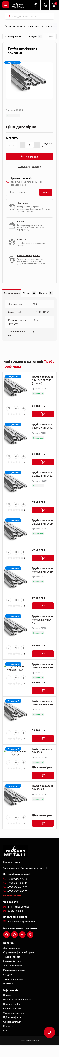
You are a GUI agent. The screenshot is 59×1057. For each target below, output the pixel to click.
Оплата (21, 221)
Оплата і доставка (12, 1008)
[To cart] (43, 414)
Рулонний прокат (12, 961)
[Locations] (35, 5)
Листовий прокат (12, 947)
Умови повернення (13, 1012)
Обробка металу (12, 1021)
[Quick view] (16, 408)
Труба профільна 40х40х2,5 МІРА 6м (42, 619)
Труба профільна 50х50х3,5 (42, 787)
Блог (5, 1030)
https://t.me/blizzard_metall (22, 934)
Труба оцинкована (13, 978)
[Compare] (23, 408)
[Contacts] (45, 5)
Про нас (7, 995)
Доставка (22, 203)
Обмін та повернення (28, 255)
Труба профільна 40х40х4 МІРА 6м (42, 702)
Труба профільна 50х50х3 (42, 750)
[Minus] (22, 145)
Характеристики (13, 36)
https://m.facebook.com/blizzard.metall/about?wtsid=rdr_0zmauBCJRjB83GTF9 (6, 934)
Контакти (8, 1026)
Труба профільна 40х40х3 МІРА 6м (42, 665)
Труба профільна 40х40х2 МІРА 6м (42, 569)
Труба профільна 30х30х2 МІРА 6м (42, 521)
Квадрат (7, 974)
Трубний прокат (33, 26)
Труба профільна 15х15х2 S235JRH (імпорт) (42, 380)
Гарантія (21, 239)
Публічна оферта (12, 1017)
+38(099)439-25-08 (17, 878)
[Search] (8, 16)
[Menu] (5, 4)
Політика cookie (11, 1003)
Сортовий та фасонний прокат (19, 952)
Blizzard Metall (15, 26)
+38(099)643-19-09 (17, 887)
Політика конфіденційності (17, 999)
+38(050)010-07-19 (17, 882)
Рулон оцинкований (14, 969)
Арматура (8, 983)
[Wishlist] (8, 408)
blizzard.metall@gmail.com (21, 921)
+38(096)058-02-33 (17, 891)
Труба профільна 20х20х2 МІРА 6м (42, 426)
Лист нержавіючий (13, 965)
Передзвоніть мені (12, 895)
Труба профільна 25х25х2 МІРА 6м (42, 473)
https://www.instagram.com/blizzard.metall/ (14, 934)
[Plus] (37, 145)
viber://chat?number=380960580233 (30, 934)
